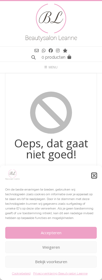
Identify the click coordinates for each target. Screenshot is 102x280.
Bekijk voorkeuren (51, 261)
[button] (94, 175)
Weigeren (51, 247)
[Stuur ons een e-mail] (36, 51)
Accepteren (51, 232)
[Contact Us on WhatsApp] (43, 51)
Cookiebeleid (21, 273)
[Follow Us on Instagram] (57, 51)
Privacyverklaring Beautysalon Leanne (60, 273)
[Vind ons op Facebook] (50, 51)
